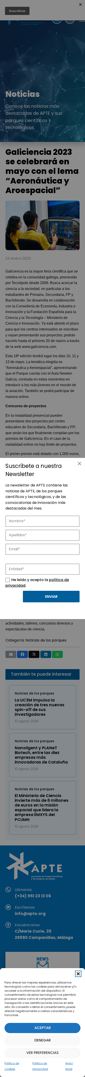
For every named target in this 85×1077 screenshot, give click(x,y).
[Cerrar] (79, 463)
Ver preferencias (42, 1052)
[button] (78, 974)
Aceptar (42, 1027)
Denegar (42, 1040)
